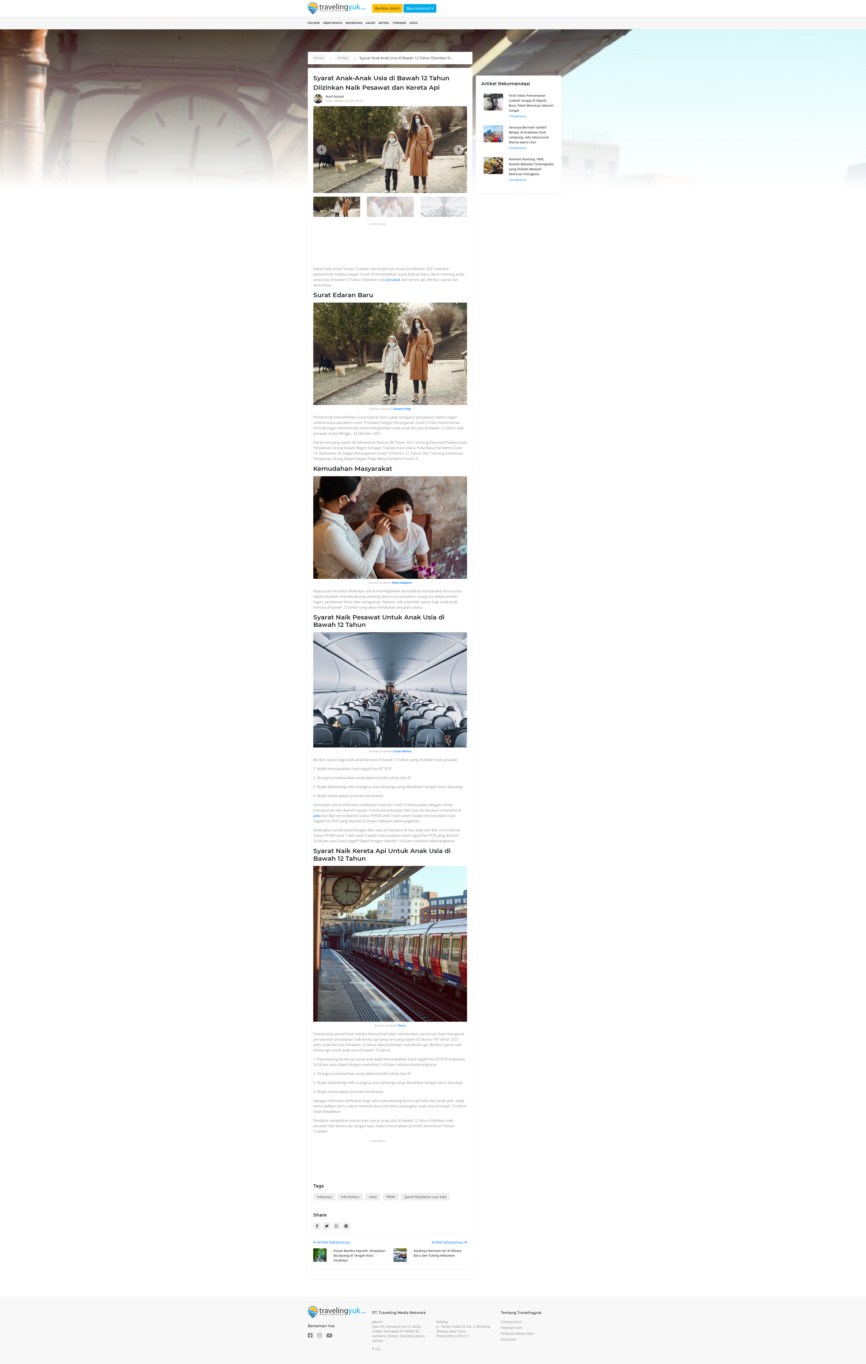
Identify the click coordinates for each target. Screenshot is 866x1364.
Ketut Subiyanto (402, 582)
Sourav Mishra (402, 751)
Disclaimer (509, 1339)
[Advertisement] (395, 246)
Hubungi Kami (511, 1327)
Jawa (317, 815)
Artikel (383, 23)
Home (318, 57)
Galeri (370, 23)
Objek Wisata (332, 23)
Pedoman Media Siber (517, 1333)
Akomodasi (353, 23)
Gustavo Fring (402, 409)
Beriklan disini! (387, 8)
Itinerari (399, 23)
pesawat (393, 279)
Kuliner (314, 23)
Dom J (402, 1025)
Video (413, 23)
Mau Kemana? (418, 8)
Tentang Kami (511, 1322)
